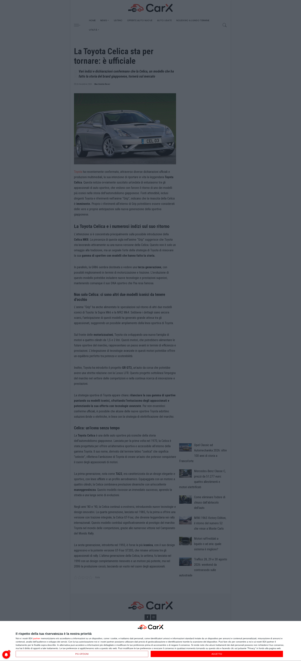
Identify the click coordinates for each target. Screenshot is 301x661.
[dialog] (150, 641)
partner (36, 638)
